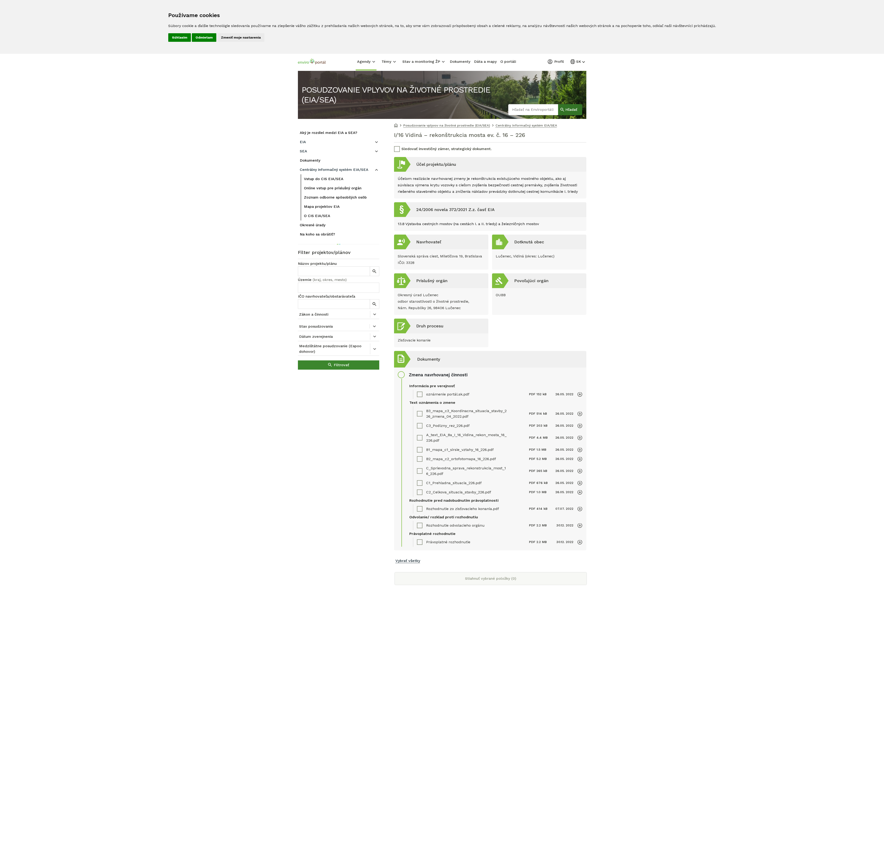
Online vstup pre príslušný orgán (332, 188)
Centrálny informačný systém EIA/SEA (334, 169)
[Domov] (396, 126)
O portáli (508, 61)
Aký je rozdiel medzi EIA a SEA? (328, 132)
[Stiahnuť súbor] (580, 394)
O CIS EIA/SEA (317, 216)
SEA (303, 151)
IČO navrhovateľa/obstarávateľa (326, 296)
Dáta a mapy (485, 61)
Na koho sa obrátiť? (317, 234)
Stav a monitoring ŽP (421, 61)
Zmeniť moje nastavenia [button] (241, 37)
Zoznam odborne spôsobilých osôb (335, 197)
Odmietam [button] (204, 37)
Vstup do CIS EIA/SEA (323, 179)
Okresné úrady (312, 225)
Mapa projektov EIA (322, 206)
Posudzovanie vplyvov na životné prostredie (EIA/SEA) (396, 95)
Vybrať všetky (407, 560)
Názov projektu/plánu (317, 263)
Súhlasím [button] (179, 37)
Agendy (363, 61)
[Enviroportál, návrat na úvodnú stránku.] (312, 62)
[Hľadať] (374, 271)
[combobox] (338, 288)
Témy (386, 61)
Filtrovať (341, 365)
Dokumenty (460, 61)
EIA (303, 142)
